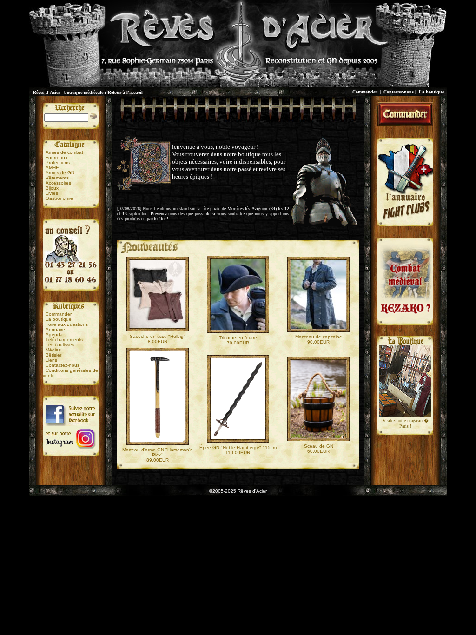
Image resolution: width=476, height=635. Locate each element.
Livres (52, 193)
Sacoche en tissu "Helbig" (157, 336)
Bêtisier (53, 354)
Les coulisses (60, 344)
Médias (53, 349)
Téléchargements (64, 339)
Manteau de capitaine (318, 336)
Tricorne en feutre (238, 337)
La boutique (431, 91)
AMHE (52, 167)
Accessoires (58, 182)
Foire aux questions (67, 324)
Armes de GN (60, 172)
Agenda (54, 334)
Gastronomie (59, 198)
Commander (364, 91)
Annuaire (55, 329)
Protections (58, 162)
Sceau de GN (318, 446)
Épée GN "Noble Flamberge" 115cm (238, 447)
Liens (51, 360)
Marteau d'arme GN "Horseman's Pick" (157, 452)
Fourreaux (56, 157)
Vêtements (57, 177)
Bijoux (52, 188)
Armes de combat (64, 152)
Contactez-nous (398, 91)
